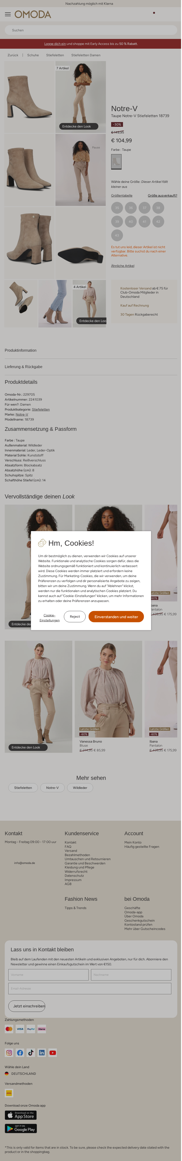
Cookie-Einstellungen (50, 617)
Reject (75, 616)
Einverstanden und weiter (116, 616)
